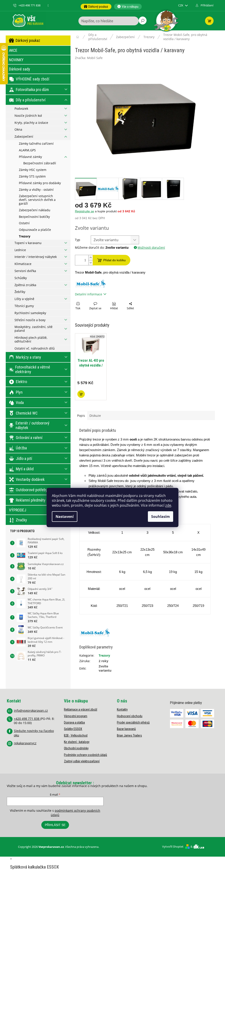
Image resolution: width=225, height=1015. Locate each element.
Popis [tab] (81, 415)
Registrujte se (84, 211)
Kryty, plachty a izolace (31, 122)
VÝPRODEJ (17, 510)
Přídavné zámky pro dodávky (40, 183)
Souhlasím (160, 516)
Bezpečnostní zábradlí (39, 163)
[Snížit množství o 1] (90, 262)
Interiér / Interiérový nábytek (36, 257)
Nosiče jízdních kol (28, 115)
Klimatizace (23, 264)
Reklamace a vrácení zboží (80, 709)
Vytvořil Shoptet (172, 846)
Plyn (19, 392)
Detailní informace (88, 294)
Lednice (20, 250)
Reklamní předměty (30, 500)
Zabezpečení (24, 136)
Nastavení (65, 516)
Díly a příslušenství (30, 100)
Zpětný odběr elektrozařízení (82, 761)
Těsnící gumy (24, 306)
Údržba (21, 448)
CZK (181, 5)
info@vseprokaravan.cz (31, 710)
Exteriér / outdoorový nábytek (32, 425)
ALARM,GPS (27, 150)
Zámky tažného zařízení (36, 143)
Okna (18, 129)
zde (168, 505)
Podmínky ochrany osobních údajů (85, 755)
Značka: (89, 58)
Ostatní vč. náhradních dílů (35, 348)
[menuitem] (96, 6)
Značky (21, 520)
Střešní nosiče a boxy (30, 320)
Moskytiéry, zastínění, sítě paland (34, 329)
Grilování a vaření (29, 437)
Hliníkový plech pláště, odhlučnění (31, 339)
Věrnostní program (75, 716)
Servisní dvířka (25, 271)
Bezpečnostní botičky (34, 217)
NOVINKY (16, 59)
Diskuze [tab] (95, 415)
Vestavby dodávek (30, 479)
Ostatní (24, 223)
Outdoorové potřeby (31, 489)
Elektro (21, 381)
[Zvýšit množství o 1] (90, 257)
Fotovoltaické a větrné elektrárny (32, 369)
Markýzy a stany (28, 357)
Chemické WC (27, 413)
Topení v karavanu (28, 243)
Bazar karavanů (126, 729)
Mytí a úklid (25, 469)
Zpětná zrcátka (25, 285)
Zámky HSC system (32, 170)
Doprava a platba (74, 722)
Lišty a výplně (24, 299)
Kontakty (122, 709)
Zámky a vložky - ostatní (36, 189)
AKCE (13, 50)
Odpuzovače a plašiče (35, 230)
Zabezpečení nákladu (34, 210)
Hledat (143, 20)
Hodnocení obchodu (129, 716)
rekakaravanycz (25, 743)
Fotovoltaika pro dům (32, 89)
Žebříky (20, 292)
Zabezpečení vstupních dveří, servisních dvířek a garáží (37, 200)
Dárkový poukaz (28, 40)
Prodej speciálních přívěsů (133, 722)
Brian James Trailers (129, 735)
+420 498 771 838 (27, 719)
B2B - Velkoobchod (75, 735)
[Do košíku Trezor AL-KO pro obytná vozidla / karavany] (81, 394)
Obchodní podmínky (76, 748)
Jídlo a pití (24, 458)
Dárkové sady (19, 69)
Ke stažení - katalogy (76, 742)
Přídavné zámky (30, 157)
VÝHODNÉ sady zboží (32, 79)
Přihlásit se (55, 825)
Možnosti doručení (151, 247)
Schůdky (21, 278)
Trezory (24, 236)
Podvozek (21, 108)
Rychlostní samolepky (30, 313)
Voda (20, 402)
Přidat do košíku (114, 260)
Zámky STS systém (32, 176)
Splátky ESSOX (73, 729)
